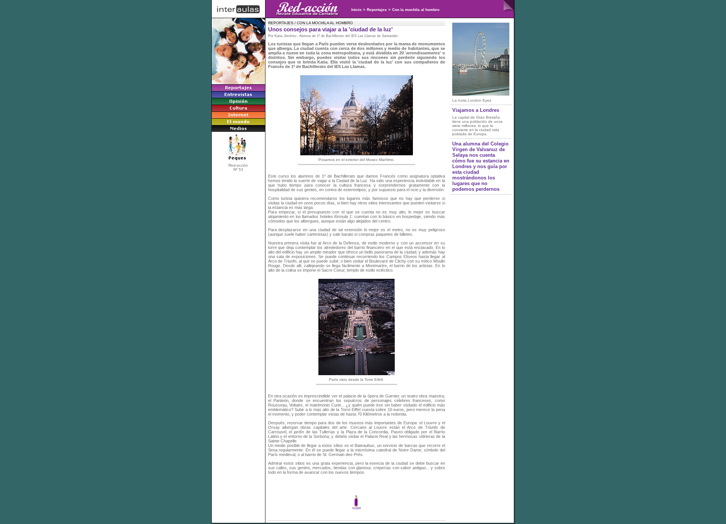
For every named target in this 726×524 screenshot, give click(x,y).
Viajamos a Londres (475, 110)
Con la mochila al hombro (415, 10)
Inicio (356, 10)
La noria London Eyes (471, 100)
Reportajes (377, 10)
